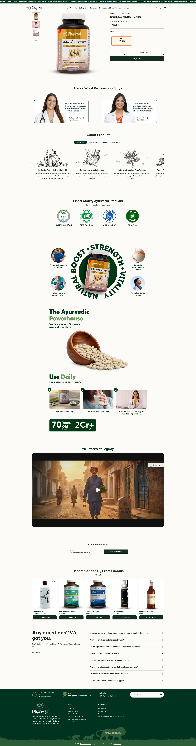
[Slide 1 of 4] (36, 16)
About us (71, 708)
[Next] (164, 166)
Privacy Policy (73, 711)
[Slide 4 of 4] (36, 40)
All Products (102, 708)
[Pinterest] (115, 695)
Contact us (72, 722)
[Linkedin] (111, 695)
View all (98, 575)
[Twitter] (108, 695)
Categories (102, 711)
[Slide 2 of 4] (36, 24)
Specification (80, 142)
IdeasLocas (117, 744)
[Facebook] (100, 695)
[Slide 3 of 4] (36, 32)
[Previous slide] (43, 44)
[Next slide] (103, 44)
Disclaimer (116, 142)
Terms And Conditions (76, 716)
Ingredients (93, 142)
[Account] (160, 8)
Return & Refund (73, 714)
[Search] (156, 8)
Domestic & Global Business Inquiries (111, 716)
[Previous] (32, 166)
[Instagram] (104, 695)
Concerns (101, 714)
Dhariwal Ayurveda (85, 744)
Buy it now (137, 59)
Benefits (105, 142)
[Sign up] (161, 694)
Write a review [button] (116, 552)
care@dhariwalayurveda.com (79, 696)
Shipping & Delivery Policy (77, 719)
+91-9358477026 (44, 697)
